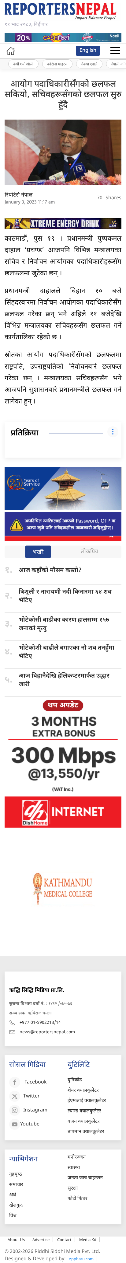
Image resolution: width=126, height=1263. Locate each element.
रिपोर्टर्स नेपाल (19, 195)
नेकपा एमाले (89, 63)
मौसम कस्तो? (50, 570)
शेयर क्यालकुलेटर (83, 1090)
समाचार (16, 1185)
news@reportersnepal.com (47, 1032)
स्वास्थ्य (74, 1168)
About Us (16, 1239)
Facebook (35, 1082)
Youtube (29, 1124)
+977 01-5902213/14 (40, 1023)
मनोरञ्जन (77, 1157)
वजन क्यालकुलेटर (84, 1121)
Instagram (35, 1110)
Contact (64, 1239)
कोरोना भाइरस (57, 63)
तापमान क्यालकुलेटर (86, 1132)
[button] (115, 51)
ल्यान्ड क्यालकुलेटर (84, 1111)
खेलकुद (16, 1205)
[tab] (38, 552)
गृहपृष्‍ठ (15, 1174)
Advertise (41, 1239)
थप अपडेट (63, 705)
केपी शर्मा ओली (23, 63)
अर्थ (12, 1195)
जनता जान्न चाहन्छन (85, 1178)
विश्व (13, 1216)
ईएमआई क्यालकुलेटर (87, 1101)
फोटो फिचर (77, 1199)
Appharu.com (81, 1258)
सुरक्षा (73, 1188)
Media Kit (87, 1239)
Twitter (31, 1096)
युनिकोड (75, 1080)
